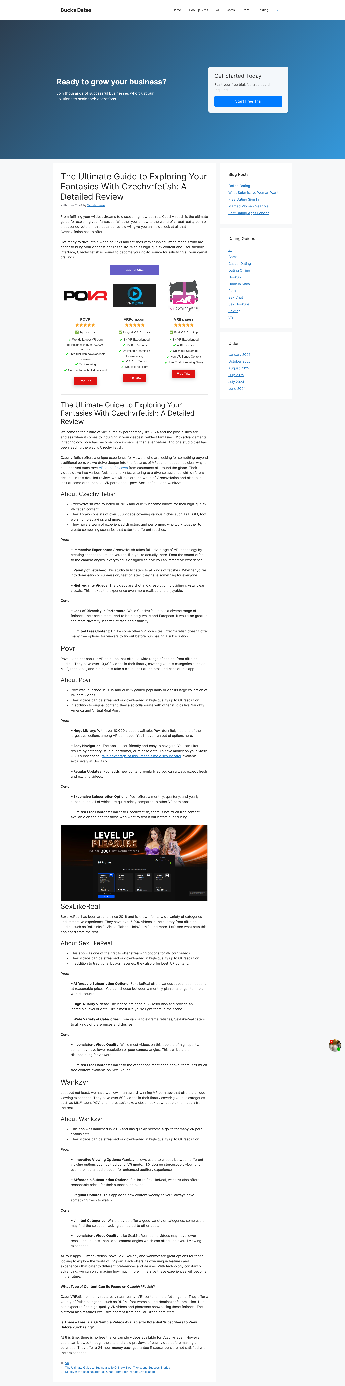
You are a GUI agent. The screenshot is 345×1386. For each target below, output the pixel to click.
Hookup (234, 277)
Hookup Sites (198, 10)
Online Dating (239, 186)
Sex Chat (235, 297)
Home (177, 10)
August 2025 (238, 368)
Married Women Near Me (248, 206)
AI (217, 10)
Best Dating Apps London (248, 213)
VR (278, 10)
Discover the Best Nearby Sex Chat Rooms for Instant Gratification (110, 1371)
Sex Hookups (239, 304)
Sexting (263, 10)
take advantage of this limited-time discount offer (141, 756)
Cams (231, 10)
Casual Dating (239, 264)
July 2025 (236, 375)
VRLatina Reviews (113, 468)
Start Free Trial (248, 101)
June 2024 (237, 389)
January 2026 (239, 355)
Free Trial (85, 381)
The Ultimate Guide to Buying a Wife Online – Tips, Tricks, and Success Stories (117, 1367)
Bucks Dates (76, 10)
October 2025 (239, 361)
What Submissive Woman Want (253, 193)
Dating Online (239, 270)
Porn (246, 10)
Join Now (134, 378)
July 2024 (236, 382)
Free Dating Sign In (243, 199)
